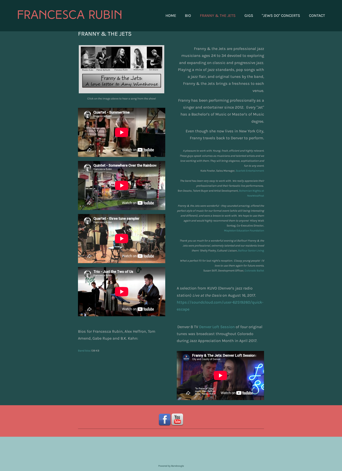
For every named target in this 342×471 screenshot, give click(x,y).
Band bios (84, 350)
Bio (188, 15)
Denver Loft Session (217, 327)
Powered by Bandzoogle (171, 465)
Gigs (248, 15)
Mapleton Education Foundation (244, 230)
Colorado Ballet (254, 270)
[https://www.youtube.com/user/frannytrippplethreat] (177, 419)
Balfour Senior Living (251, 250)
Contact (317, 15)
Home (170, 15)
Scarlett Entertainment (250, 170)
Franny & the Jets (218, 15)
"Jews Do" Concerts (281, 15)
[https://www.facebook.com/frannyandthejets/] (164, 419)
